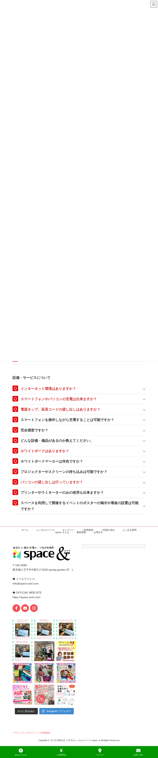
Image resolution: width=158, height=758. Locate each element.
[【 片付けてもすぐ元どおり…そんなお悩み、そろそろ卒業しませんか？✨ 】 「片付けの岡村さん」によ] (66, 695)
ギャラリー (68, 530)
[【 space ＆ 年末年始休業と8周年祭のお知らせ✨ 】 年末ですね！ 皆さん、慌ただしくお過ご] (44, 695)
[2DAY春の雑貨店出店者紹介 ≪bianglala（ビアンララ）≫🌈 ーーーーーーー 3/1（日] (44, 673)
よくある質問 (129, 530)
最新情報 (81, 532)
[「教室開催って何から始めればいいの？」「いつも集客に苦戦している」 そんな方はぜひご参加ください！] (66, 651)
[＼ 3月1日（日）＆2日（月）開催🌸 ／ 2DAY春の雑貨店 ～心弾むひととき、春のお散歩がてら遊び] (22, 695)
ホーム (25, 530)
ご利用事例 (87, 530)
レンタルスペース (45, 530)
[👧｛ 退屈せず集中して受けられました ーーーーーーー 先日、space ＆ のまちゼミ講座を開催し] (44, 629)
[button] (25, 732)
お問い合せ (138, 755)
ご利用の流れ (108, 530)
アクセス (100, 755)
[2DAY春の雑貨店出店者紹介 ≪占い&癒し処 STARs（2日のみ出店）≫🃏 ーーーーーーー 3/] (22, 673)
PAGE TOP (151, 740)
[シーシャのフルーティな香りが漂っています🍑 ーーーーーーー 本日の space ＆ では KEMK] (44, 651)
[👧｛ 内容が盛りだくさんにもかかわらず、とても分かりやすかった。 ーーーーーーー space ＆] (22, 629)
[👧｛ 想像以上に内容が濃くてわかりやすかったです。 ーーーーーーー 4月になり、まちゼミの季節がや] (22, 651)
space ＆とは (62, 532)
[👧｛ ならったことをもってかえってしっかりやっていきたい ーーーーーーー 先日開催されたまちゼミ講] (66, 629)
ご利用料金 (61, 755)
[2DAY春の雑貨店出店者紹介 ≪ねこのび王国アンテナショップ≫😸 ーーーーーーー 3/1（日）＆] (66, 673)
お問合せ (98, 532)
